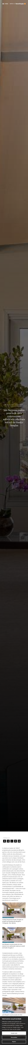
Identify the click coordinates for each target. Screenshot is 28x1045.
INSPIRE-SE (12, 3)
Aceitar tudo (14, 1033)
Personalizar (14, 1037)
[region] (14, 1030)
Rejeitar (14, 1041)
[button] (4, 841)
